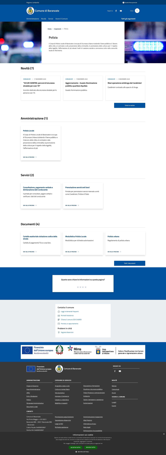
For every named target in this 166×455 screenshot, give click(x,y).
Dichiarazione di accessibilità (92, 431)
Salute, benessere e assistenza (93, 399)
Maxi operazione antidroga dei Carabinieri (125, 82)
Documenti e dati (32, 406)
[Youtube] (120, 10)
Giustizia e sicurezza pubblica (92, 389)
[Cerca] (137, 10)
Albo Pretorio (87, 420)
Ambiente (86, 396)
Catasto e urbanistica (62, 400)
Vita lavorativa (59, 393)
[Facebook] (115, 10)
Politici (29, 400)
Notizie (114, 386)
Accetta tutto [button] (75, 447)
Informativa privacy (89, 424)
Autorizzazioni (88, 403)
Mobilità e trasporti (61, 403)
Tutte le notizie (130, 105)
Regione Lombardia (33, 2)
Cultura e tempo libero (62, 389)
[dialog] (83, 443)
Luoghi (114, 402)
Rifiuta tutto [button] (90, 447)
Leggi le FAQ (59, 424)
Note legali (86, 427)
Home (49, 29)
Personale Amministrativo (35, 403)
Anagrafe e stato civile (62, 386)
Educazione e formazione (91, 386)
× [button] (164, 434)
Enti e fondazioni (32, 396)
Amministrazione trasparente (93, 417)
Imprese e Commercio (62, 396)
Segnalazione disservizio (63, 420)
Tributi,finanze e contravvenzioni (94, 393)
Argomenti (57, 29)
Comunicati (27, 79)
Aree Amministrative (33, 389)
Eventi (114, 406)
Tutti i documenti (129, 263)
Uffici (28, 393)
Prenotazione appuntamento (64, 417)
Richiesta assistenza (61, 427)
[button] (83, 452)
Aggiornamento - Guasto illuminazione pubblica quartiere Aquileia (81, 84)
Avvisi (114, 393)
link (101, 443)
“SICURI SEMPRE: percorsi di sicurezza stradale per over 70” (39, 84)
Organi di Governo (32, 386)
